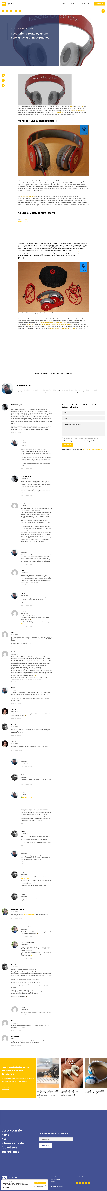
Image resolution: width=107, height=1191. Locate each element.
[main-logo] (8, 4)
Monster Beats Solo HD (78, 110)
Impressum (54, 1184)
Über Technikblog (55, 1179)
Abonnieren (99, 3)
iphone (53, 373)
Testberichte (82, 3)
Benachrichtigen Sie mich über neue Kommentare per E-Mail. (81, 438)
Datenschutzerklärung (57, 1186)
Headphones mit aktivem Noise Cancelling (62, 328)
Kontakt (53, 1182)
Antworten (18, 432)
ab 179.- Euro (31, 324)
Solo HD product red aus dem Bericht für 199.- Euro (56, 324)
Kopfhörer (60, 373)
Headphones (44, 373)
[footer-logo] (9, 1178)
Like (12, 432)
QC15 (72, 106)
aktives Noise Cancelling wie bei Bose (73, 252)
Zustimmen (40, 1183)
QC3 (81, 106)
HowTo (64, 3)
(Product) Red (59, 112)
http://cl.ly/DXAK (25, 878)
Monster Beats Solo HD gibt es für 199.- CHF (53, 323)
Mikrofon (69, 373)
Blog (72, 3)
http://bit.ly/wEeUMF (28, 914)
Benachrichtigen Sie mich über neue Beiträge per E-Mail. (79, 441)
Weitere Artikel (5, 1087)
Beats (37, 373)
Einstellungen (40, 1186)
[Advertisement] (53, 344)
